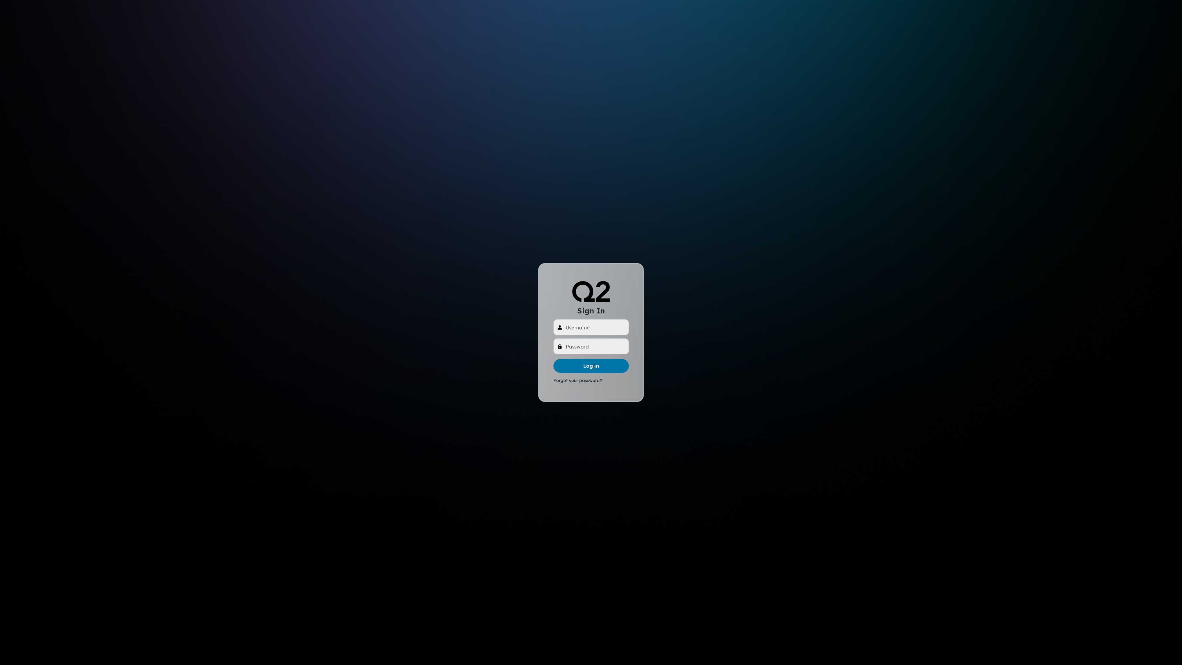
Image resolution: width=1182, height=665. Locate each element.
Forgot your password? (577, 380)
